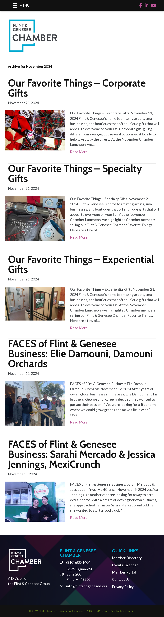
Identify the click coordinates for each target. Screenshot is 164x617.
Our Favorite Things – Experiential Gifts (81, 264)
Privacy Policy (123, 586)
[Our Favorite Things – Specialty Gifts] (35, 218)
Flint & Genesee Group (32, 583)
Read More (79, 151)
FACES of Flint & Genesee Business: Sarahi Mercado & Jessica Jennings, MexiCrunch (81, 454)
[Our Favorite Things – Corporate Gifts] (35, 130)
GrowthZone (127, 611)
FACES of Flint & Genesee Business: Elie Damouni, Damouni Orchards (80, 354)
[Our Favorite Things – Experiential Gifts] (35, 303)
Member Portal (124, 572)
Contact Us (120, 579)
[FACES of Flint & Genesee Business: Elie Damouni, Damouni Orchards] (35, 403)
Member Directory (127, 558)
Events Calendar (125, 565)
